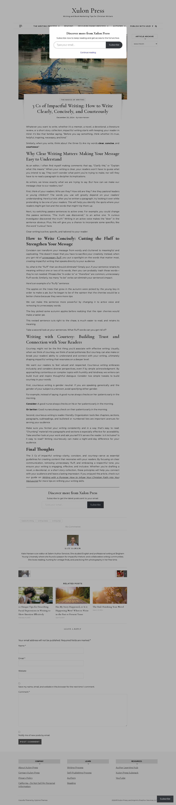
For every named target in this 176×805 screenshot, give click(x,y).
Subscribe (114, 45)
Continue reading (88, 52)
